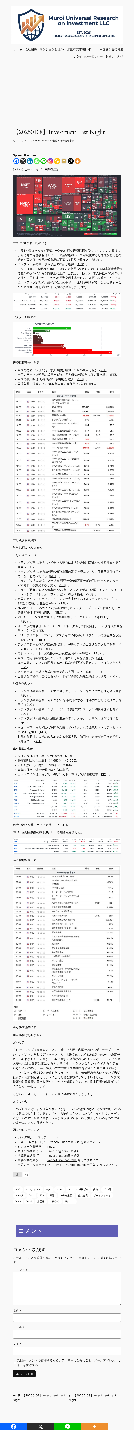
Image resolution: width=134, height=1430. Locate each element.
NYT (24, 723)
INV (82, 287)
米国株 (40, 1201)
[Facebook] (16, 161)
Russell (19, 1195)
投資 (95, 1189)
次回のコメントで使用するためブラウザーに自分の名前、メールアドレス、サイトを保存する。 (69, 1363)
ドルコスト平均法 (78, 1189)
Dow (31, 1195)
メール (19, 1327)
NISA (59, 1189)
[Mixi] (64, 161)
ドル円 (107, 1189)
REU (95, 259)
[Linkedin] (30, 161)
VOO (18, 1201)
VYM (29, 1201)
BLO (80, 264)
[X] (23, 161)
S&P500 (54, 1201)
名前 (17, 1310)
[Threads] (71, 161)
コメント (20, 1270)
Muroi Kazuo (42, 140)
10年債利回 (66, 1195)
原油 (52, 1195)
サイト (17, 1343)
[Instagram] (50, 161)
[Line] (43, 161)
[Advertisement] (67, 90)
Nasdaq (69, 1201)
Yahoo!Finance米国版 (65, 1142)
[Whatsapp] (37, 161)
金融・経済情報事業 (63, 140)
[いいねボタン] (17, 1174)
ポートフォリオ (102, 1195)
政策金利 (83, 1195)
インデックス (33, 1189)
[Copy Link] (57, 161)
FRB (41, 1195)
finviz (56, 1137)
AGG (17, 1189)
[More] (78, 161)
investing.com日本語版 (64, 1151)
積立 (48, 1189)
